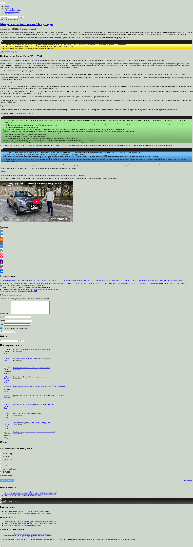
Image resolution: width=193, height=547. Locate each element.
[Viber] (96, 242)
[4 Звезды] (26, 287)
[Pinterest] (96, 255)
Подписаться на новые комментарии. (15, 328)
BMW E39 (6, 472)
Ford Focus (6, 466)
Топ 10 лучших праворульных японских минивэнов (34, 513)
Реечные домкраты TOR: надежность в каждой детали (22, 495)
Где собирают (8, 8)
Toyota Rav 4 (7, 457)
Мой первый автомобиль (12, 10)
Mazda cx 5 (6, 463)
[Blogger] (96, 252)
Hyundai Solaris (8, 460)
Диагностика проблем (11, 12)
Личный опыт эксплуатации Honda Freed (27, 413)
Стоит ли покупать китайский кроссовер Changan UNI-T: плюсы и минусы (30, 494)
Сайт (1, 324)
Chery (36, 60)
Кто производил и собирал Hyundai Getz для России (32, 511)
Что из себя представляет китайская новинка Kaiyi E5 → (19, 291)
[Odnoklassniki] (96, 239)
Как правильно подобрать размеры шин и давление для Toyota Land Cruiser (39, 386)
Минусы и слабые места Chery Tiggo (26, 24)
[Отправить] (96, 271)
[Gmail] (96, 268)
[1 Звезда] (3, 287)
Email (2, 321)
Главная (6, 6)
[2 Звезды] (11, 287)
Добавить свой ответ (6, 475)
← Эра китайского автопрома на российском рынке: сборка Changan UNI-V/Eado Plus (29, 289)
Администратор (5, 29)
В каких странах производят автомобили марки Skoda (31, 349)
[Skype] (96, 249)
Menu (2, 3)
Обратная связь (9, 13)
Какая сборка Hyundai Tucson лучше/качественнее (30, 377)
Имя (2, 317)
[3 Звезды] (19, 287)
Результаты (188, 480)
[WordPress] (96, 265)
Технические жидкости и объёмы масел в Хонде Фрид (31, 423)
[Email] (96, 229)
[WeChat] (96, 258)
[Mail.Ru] (96, 245)
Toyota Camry (7, 454)
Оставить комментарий (28, 29)
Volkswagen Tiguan (9, 469)
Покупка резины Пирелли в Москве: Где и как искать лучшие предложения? (39, 395)
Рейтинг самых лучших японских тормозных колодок (31, 368)
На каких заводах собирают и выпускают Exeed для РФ (32, 358)
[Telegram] (96, 232)
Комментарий (5, 313)
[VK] (96, 236)
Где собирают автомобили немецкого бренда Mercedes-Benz (33, 404)
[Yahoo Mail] (96, 261)
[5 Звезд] (33, 287)
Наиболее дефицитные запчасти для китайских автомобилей (34, 432)
